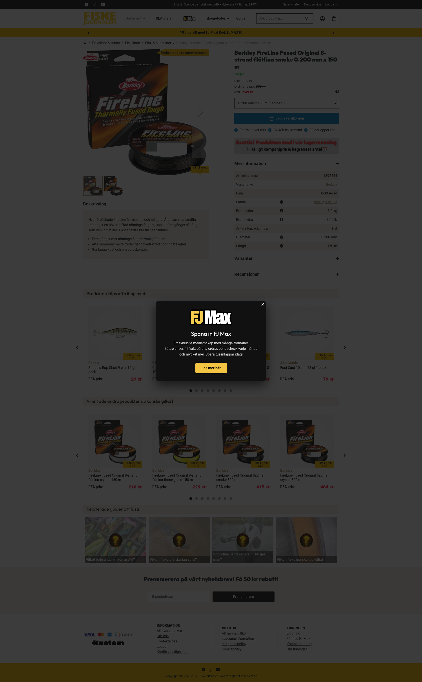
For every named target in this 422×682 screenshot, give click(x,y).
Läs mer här (211, 368)
